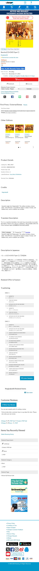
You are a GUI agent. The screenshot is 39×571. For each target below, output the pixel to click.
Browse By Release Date (8, 475)
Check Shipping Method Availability (9, 91)
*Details (25, 105)
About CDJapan (11, 527)
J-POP (16, 423)
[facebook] (12, 549)
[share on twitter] (5, 96)
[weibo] (21, 549)
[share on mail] (34, 96)
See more (29, 392)
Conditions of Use (12, 525)
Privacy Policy (11, 523)
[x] (8, 549)
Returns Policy (11, 534)
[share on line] (19, 96)
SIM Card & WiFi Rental (13, 540)
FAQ (8, 531)
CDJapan (3, 421)
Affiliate (9, 538)
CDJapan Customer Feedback (15, 529)
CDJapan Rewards (12, 536)
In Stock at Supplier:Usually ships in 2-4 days (22, 76)
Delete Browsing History (7, 434)
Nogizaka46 (4, 55)
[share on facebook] (12, 96)
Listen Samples (28, 378)
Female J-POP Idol (22, 421)
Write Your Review (9, 405)
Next (33, 147)
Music (10, 423)
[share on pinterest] (27, 96)
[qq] (26, 549)
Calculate (29, 89)
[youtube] (8, 554)
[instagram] (17, 549)
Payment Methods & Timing (7, 93)
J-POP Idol (12, 421)
